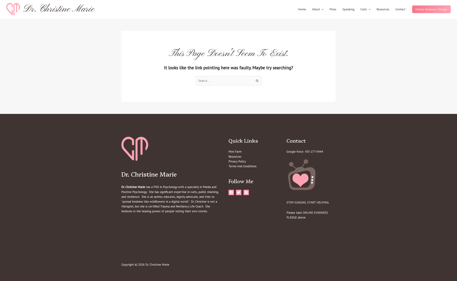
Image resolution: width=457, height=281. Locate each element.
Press (333, 9)
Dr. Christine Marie (58, 9)
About (316, 9)
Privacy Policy (237, 161)
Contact (400, 9)
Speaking (348, 9)
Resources (382, 9)
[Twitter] (238, 192)
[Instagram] (246, 192)
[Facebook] (231, 192)
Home (302, 9)
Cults (363, 9)
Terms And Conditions (242, 166)
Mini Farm (235, 152)
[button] (321, 9)
